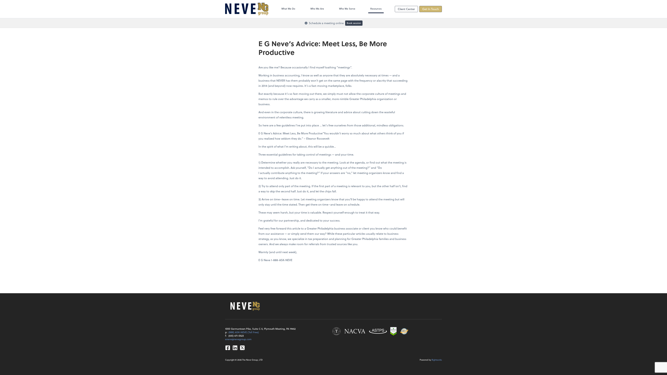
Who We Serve (347, 8)
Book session (354, 23)
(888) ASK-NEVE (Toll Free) (243, 332)
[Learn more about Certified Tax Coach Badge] (336, 331)
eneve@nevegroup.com (238, 339)
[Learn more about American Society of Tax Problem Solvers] (378, 331)
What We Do (288, 8)
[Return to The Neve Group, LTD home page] (246, 9)
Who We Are (317, 8)
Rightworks (437, 359)
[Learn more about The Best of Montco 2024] (404, 331)
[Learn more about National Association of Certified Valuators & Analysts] (355, 331)
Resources (376, 8)
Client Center (406, 9)
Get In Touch (430, 9)
